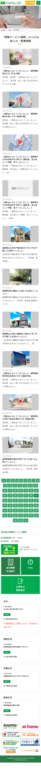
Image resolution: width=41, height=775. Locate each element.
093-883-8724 (11, 619)
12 (20, 486)
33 (20, 501)
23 (5, 496)
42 (31, 506)
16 (5, 491)
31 (10, 501)
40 (20, 506)
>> (26, 520)
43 (36, 506)
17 (10, 491)
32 (15, 501)
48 (26, 510)
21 (31, 491)
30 (5, 501)
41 (26, 506)
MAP (7, 614)
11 (15, 486)
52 (10, 515)
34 (26, 501)
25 (15, 496)
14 (30, 486)
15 (36, 486)
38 (10, 506)
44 (5, 510)
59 (20, 520)
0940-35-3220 (11, 686)
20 (26, 491)
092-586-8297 (11, 657)
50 (36, 510)
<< (4, 481)
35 (31, 501)
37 (5, 506)
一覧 (9, 30)
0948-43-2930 (11, 715)
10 (9, 486)
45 (10, 510)
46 (15, 510)
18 (15, 491)
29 (36, 496)
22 (36, 491)
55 (26, 515)
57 (36, 515)
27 (26, 496)
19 (20, 491)
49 (31, 510)
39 (15, 506)
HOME (3, 30)
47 (20, 510)
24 (10, 496)
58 (15, 520)
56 (31, 515)
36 (36, 501)
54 (20, 515)
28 (31, 496)
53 (15, 515)
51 (5, 515)
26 (20, 496)
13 (25, 486)
